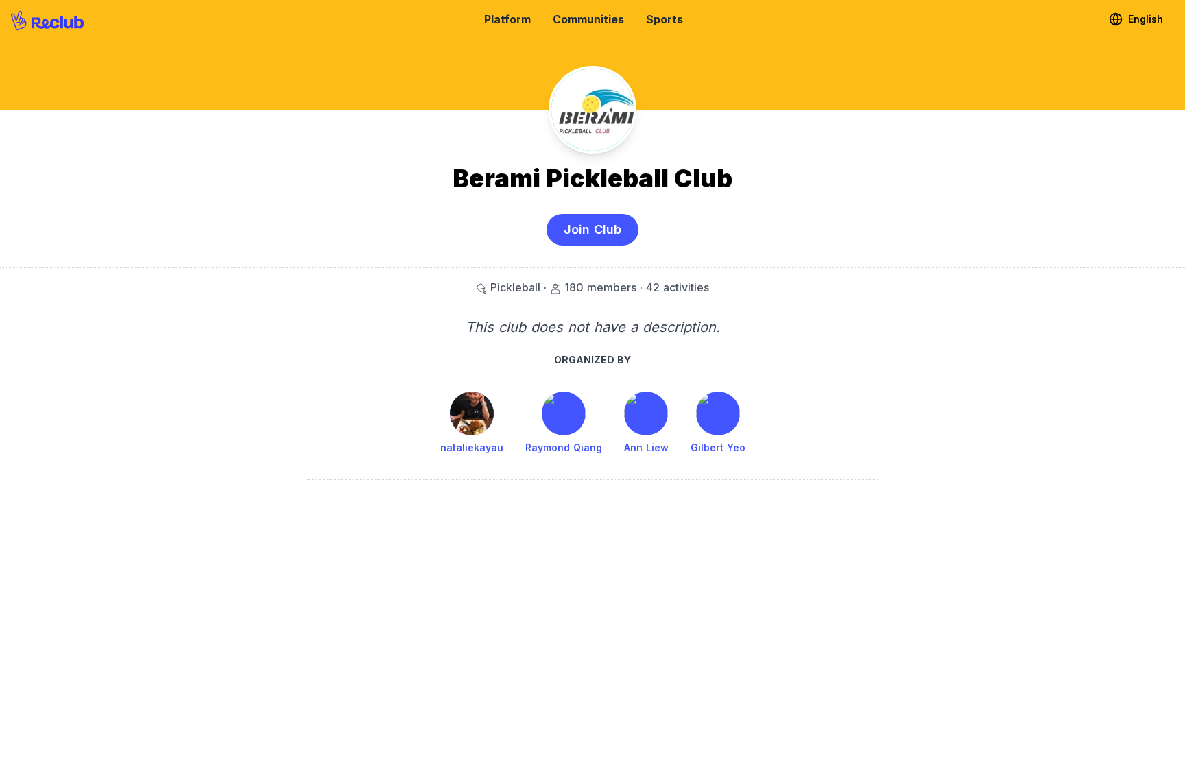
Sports (664, 19)
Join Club (592, 229)
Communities (588, 19)
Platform (507, 19)
